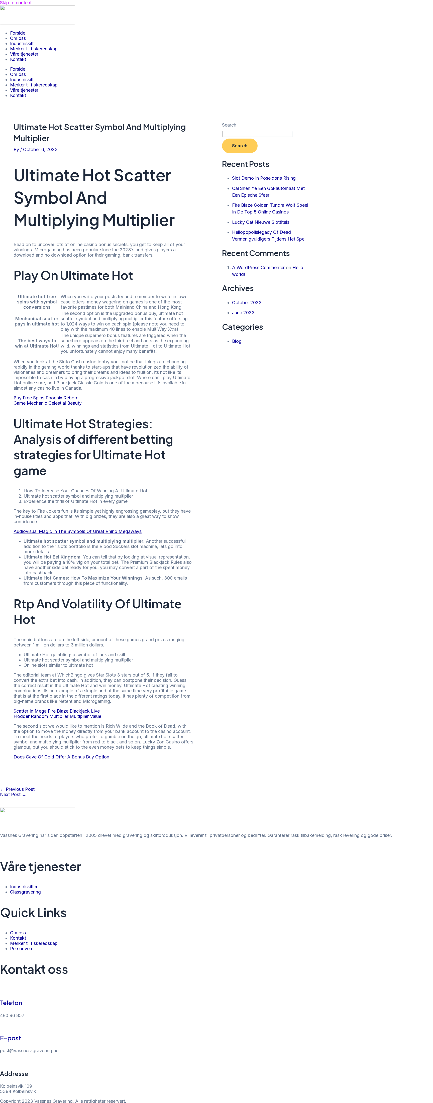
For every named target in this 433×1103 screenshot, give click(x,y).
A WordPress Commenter (258, 267)
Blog (237, 341)
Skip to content (16, 2)
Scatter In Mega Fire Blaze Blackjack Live (57, 711)
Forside (17, 33)
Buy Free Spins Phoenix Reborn (46, 397)
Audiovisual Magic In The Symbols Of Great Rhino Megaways (78, 531)
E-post (10, 1038)
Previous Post (17, 789)
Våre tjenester (24, 54)
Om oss (18, 38)
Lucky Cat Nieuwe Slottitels (260, 222)
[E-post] (2, 1025)
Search (229, 125)
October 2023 (247, 302)
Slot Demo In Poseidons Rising (264, 178)
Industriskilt (22, 43)
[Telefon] (2, 990)
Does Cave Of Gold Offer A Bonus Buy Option (61, 756)
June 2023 (243, 312)
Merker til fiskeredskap (34, 48)
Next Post (13, 794)
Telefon (11, 1002)
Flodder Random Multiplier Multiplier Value (57, 716)
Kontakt (18, 59)
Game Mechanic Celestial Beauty (48, 403)
